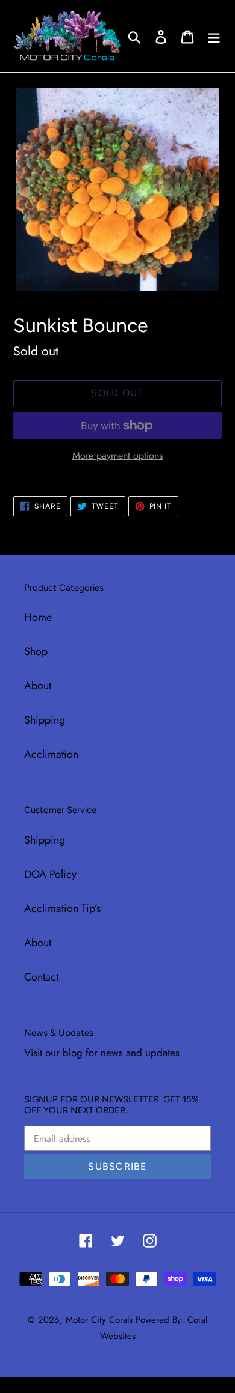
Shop (36, 651)
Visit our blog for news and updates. (103, 1052)
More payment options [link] (117, 455)
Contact (41, 977)
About (37, 685)
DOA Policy (50, 874)
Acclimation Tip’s (62, 908)
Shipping (44, 720)
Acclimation (51, 754)
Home (38, 617)
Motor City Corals (99, 1319)
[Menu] (214, 36)
